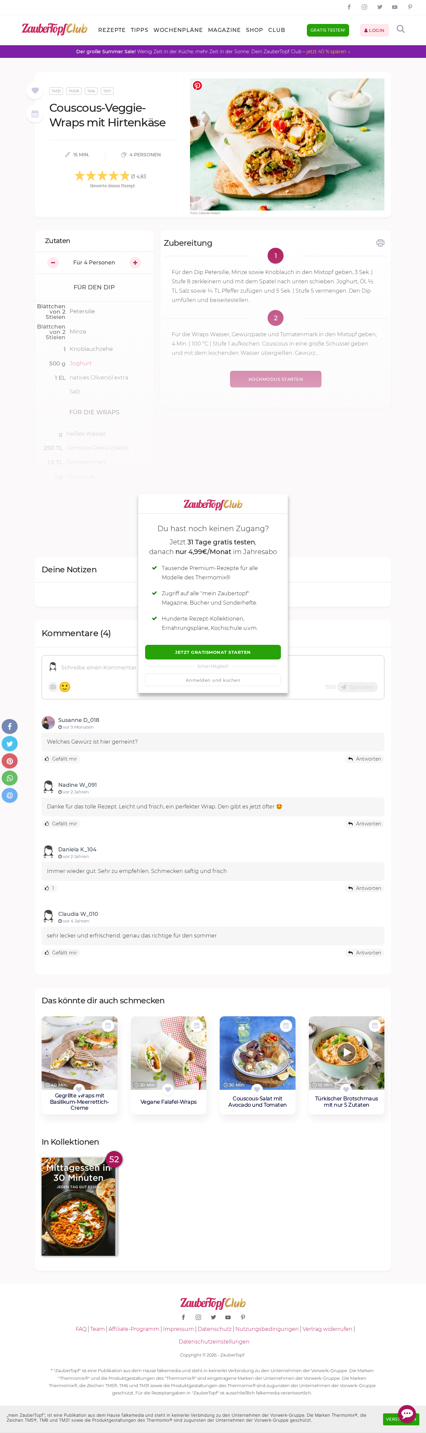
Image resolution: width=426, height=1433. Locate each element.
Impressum (178, 1329)
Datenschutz (215, 1329)
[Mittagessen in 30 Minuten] (79, 1207)
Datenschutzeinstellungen (214, 1342)
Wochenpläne (178, 30)
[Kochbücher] (35, 91)
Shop (254, 30)
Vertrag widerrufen (327, 1329)
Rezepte (112, 30)
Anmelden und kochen (213, 680)
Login (376, 30)
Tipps (139, 30)
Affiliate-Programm (133, 1329)
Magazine (224, 30)
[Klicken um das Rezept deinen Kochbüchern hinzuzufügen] (79, 1089)
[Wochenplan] (35, 114)
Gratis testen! (328, 30)
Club (276, 30)
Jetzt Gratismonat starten (213, 652)
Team (97, 1329)
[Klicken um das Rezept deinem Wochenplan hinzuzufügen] (108, 1026)
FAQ (81, 1329)
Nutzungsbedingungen (267, 1329)
